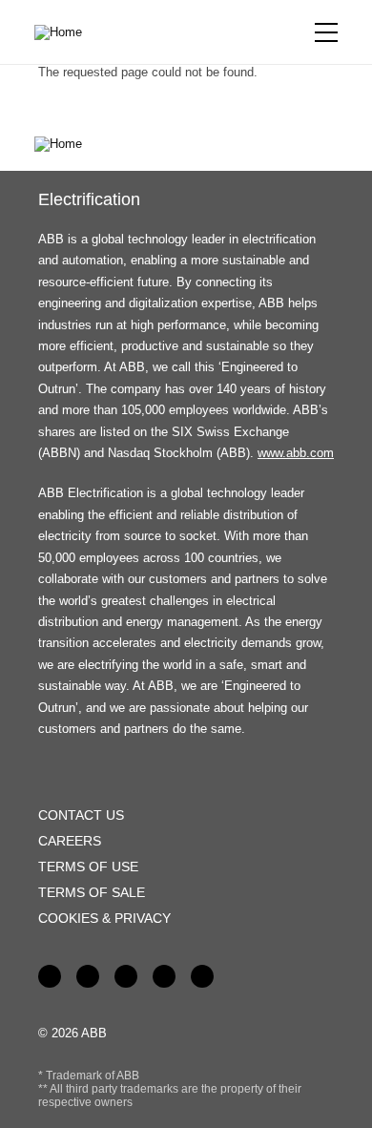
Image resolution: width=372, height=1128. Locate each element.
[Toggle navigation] (326, 32)
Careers (69, 840)
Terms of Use (88, 866)
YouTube (125, 976)
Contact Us (81, 815)
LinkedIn (87, 976)
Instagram (202, 976)
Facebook (49, 976)
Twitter (164, 976)
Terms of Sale (91, 892)
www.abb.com (296, 453)
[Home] (64, 32)
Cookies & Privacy (104, 918)
